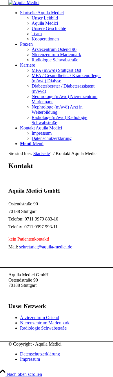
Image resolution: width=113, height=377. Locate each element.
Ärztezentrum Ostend (39, 317)
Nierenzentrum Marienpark (45, 322)
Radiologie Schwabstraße (43, 328)
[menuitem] (62, 26)
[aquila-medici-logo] (23, 2)
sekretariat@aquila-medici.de (45, 246)
